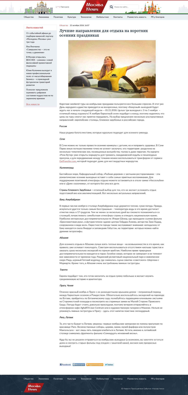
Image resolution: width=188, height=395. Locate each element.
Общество (29, 17)
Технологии (86, 17)
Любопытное (102, 17)
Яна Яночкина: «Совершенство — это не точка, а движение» (37, 50)
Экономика (43, 17)
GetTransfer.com (67, 161)
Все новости (32, 104)
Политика (58, 17)
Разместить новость (136, 17)
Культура (72, 17)
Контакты (118, 17)
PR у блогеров (157, 17)
